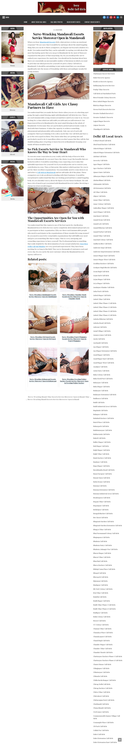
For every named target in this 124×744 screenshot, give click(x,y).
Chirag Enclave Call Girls (102, 688)
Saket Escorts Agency (101, 78)
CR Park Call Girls (100, 726)
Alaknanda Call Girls (101, 184)
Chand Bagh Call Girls (101, 641)
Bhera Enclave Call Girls (102, 565)
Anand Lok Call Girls (101, 224)
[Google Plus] (111, 17)
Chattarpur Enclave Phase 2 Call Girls (107, 660)
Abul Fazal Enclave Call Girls (104, 144)
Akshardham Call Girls (101, 180)
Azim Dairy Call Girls (101, 371)
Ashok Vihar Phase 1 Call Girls (104, 303)
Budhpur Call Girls (100, 613)
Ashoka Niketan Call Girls (103, 319)
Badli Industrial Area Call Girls (105, 406)
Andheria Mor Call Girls (102, 244)
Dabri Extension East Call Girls (105, 742)
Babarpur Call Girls (100, 383)
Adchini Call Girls (99, 156)
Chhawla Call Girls (100, 676)
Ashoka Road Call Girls (102, 323)
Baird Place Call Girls (101, 422)
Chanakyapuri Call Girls (102, 637)
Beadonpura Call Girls (101, 498)
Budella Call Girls (99, 597)
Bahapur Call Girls (100, 414)
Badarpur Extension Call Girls (104, 395)
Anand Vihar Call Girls (101, 236)
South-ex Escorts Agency (103, 82)
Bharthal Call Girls (100, 561)
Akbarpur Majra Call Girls (103, 176)
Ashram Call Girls (100, 327)
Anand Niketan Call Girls (102, 228)
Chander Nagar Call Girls (102, 645)
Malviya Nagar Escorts (102, 105)
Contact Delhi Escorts (92, 22)
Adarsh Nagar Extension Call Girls (106, 152)
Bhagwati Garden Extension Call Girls (107, 525)
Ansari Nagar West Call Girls (104, 260)
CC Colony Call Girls (101, 625)
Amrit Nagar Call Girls (101, 212)
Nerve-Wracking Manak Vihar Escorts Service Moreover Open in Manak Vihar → (59, 397)
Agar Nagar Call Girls (101, 164)
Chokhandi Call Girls (101, 704)
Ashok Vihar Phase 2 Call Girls (104, 307)
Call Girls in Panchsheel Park (104, 93)
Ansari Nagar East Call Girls (104, 256)
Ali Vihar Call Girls (100, 192)
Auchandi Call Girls (100, 343)
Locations (58, 30)
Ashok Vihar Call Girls (101, 299)
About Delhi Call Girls (38, 22)
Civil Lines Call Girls (101, 712)
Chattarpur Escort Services (104, 74)
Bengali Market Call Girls (103, 513)
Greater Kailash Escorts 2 (103, 113)
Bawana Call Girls (100, 486)
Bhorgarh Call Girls (100, 577)
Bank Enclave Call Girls (102, 458)
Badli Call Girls (99, 402)
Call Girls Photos (56, 22)
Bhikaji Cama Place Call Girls (104, 569)
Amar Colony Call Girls (102, 204)
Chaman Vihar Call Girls (102, 629)
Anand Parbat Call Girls (102, 232)
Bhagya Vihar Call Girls (102, 529)
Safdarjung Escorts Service (104, 86)
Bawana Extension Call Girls (104, 490)
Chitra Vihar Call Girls (101, 692)
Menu (7, 17)
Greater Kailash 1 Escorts (103, 117)
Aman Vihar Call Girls (101, 200)
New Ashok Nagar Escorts (103, 101)
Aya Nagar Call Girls (101, 347)
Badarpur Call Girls (100, 391)
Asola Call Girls (99, 339)
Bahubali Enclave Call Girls (103, 418)
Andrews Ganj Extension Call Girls (106, 252)
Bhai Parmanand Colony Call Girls (106, 533)
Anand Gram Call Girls (101, 220)
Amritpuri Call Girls (100, 216)
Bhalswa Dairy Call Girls (102, 545)
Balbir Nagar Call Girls (102, 442)
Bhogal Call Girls (99, 573)
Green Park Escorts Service (104, 109)
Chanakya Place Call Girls (103, 633)
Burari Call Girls (99, 621)
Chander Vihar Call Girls (102, 649)
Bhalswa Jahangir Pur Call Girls (105, 549)
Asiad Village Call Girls (102, 331)
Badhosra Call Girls (100, 398)
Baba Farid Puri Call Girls (103, 379)
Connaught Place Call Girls (103, 722)
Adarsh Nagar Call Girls (102, 148)
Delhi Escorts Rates (73, 22)
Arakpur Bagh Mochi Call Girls (105, 267)
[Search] (121, 17)
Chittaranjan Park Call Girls (103, 700)
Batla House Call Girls (101, 482)
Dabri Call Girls (99, 734)
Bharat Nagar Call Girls (102, 553)
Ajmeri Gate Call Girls (101, 172)
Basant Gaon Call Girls (101, 478)
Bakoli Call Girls (99, 438)
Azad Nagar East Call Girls (103, 359)
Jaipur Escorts (99, 125)
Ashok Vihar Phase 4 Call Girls (104, 315)
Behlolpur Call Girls (100, 510)
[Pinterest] (114, 17)
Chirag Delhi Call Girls (101, 684)
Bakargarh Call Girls (101, 426)
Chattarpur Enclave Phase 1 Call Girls (107, 656)
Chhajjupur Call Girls (101, 668)
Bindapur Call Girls (100, 585)
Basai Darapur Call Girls (102, 474)
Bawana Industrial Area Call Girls (106, 494)
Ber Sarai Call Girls (100, 517)
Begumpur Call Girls (101, 506)
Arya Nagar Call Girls (101, 283)
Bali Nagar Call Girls (101, 446)
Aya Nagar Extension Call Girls (105, 351)
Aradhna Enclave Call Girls (103, 263)
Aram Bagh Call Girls (101, 271)
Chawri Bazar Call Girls (102, 664)
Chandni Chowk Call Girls (103, 652)
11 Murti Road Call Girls (102, 141)
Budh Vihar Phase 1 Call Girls (104, 605)
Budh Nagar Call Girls (101, 601)
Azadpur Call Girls (100, 367)
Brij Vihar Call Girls (100, 593)
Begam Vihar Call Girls (102, 502)
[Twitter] (104, 17)
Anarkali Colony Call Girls (103, 240)
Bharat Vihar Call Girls (101, 557)
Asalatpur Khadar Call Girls (103, 287)
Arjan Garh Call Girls (101, 275)
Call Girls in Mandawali (46, 172)
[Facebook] (107, 17)
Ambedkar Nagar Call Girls (103, 208)
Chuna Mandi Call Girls (102, 708)
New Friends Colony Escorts (104, 97)
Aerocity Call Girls (100, 160)
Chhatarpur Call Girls (101, 672)
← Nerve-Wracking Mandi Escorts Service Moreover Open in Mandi (52, 399)
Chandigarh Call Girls (101, 129)
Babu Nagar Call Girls (101, 387)
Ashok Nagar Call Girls (102, 295)
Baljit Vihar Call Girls (101, 454)
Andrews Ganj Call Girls (102, 248)
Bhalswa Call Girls (100, 541)
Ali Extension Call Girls (102, 188)
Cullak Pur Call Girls (101, 730)
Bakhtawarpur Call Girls (102, 430)
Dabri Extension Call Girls (103, 738)
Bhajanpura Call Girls (101, 537)
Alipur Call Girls (99, 196)
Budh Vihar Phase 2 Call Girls (104, 609)
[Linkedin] (117, 17)
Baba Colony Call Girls (101, 375)
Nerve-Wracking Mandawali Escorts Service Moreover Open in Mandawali (58, 36)
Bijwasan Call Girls (100, 581)
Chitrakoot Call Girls (101, 696)
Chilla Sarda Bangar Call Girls (104, 680)
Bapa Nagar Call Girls (101, 466)
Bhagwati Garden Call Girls (103, 521)
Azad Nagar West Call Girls (103, 363)
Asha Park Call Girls (100, 291)
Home (25, 22)
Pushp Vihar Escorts (101, 90)
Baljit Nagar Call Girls (101, 450)
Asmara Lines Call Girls (102, 335)
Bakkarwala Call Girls (101, 434)
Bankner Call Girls (100, 462)
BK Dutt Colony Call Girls (102, 589)
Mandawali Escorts (47, 42)
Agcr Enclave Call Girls (102, 168)
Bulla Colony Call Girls (101, 617)
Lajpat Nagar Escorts (101, 121)
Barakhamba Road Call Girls (104, 470)
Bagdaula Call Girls (100, 410)
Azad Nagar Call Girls (101, 355)
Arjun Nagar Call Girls (101, 279)
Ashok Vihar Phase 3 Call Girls (104, 311)
